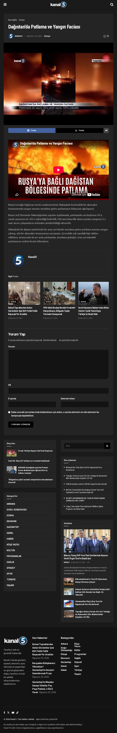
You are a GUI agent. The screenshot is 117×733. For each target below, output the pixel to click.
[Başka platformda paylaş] (106, 130)
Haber (10, 539)
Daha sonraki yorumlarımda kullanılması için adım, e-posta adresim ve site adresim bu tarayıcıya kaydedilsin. (55, 414)
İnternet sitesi (68, 398)
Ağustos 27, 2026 (51, 318)
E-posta (13, 398)
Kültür (11, 550)
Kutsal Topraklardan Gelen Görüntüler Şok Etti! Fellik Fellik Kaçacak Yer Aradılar (22, 311)
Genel (10, 533)
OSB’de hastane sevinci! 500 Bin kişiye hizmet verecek (86, 484)
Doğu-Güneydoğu (17, 509)
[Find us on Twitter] (8, 712)
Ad (10, 384)
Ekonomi (11, 521)
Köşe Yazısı (13, 544)
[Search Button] (111, 4)
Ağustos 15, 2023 (34, 36)
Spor (9, 573)
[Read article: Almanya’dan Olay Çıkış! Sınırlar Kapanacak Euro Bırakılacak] (69, 603)
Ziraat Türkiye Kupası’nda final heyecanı (35, 451)
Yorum (12, 346)
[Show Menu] (5, 4)
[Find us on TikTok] (17, 712)
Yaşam (10, 585)
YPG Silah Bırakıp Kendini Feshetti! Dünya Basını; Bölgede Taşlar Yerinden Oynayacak (59, 311)
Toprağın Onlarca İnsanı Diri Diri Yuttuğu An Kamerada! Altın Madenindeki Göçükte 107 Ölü (92, 614)
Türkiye (11, 579)
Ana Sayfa (12, 20)
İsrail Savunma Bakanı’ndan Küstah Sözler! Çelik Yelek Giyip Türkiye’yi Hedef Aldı (94, 311)
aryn (38, 719)
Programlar (14, 556)
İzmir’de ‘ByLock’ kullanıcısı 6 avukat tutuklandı (29, 461)
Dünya (22, 20)
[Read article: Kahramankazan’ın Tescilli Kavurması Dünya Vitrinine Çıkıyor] (69, 581)
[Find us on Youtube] (13, 712)
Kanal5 (18, 36)
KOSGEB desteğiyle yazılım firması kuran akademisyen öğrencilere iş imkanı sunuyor (33, 470)
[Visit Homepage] (58, 5)
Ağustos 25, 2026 (79, 562)
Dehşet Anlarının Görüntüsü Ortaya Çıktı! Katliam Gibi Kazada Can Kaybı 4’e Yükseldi (92, 592)
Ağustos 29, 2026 (16, 318)
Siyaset (11, 568)
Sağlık (10, 562)
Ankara (11, 504)
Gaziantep (13, 527)
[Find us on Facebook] (4, 712)
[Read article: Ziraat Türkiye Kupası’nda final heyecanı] (12, 453)
